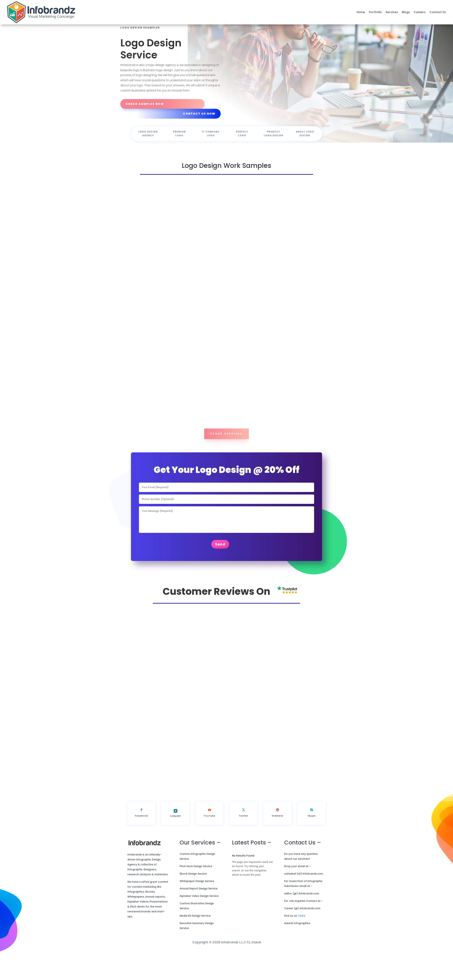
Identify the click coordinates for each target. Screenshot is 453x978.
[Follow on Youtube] (209, 822)
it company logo (211, 133)
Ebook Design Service (193, 886)
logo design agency (148, 133)
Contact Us (437, 12)
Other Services (226, 433)
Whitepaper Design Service (197, 894)
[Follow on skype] (311, 822)
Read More (270, 781)
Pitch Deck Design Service (196, 879)
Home (361, 12)
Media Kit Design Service (195, 928)
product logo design (273, 133)
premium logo (179, 133)
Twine (301, 928)
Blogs (406, 12)
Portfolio (375, 12)
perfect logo (242, 133)
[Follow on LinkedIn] (175, 823)
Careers (420, 12)
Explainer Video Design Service (199, 908)
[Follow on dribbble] (277, 822)
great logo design (305, 133)
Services (392, 12)
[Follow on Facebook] (141, 822)
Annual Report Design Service (198, 901)
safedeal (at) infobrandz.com (303, 886)
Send (220, 557)
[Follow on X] (243, 822)
